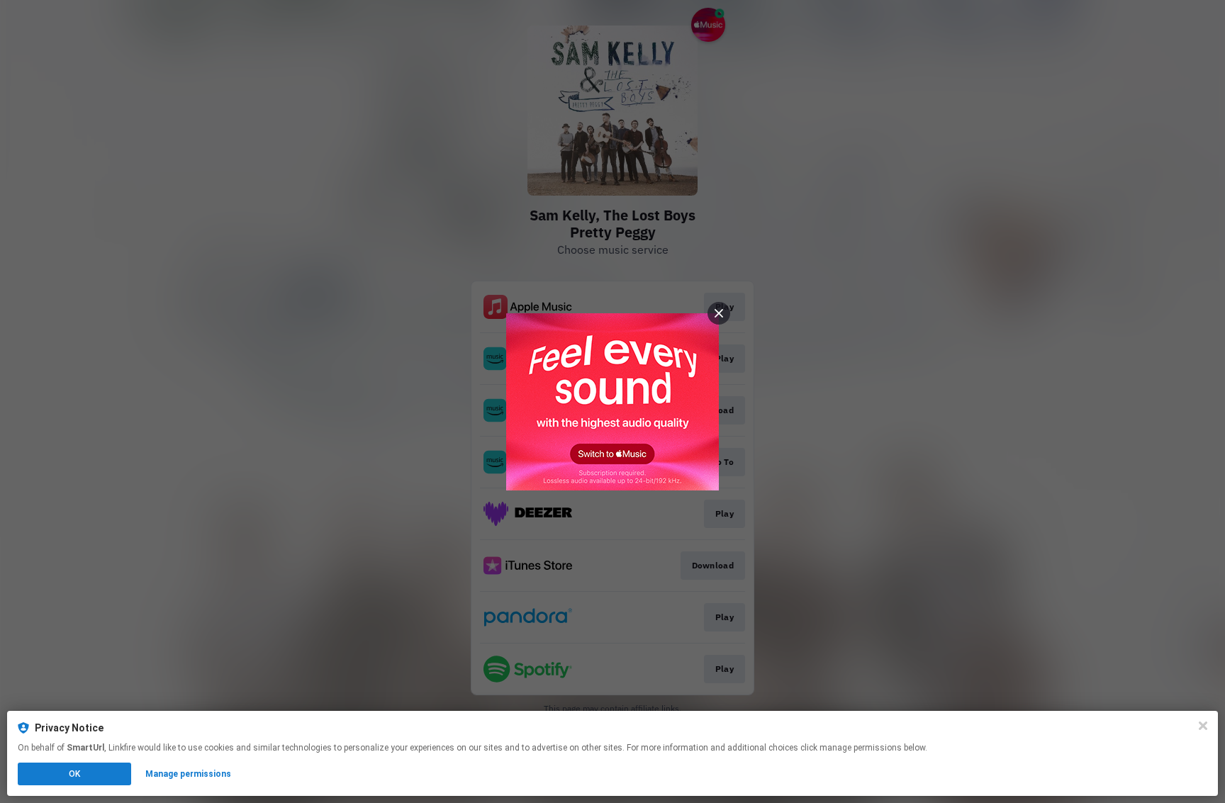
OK (74, 774)
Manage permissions (188, 774)
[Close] (1203, 725)
